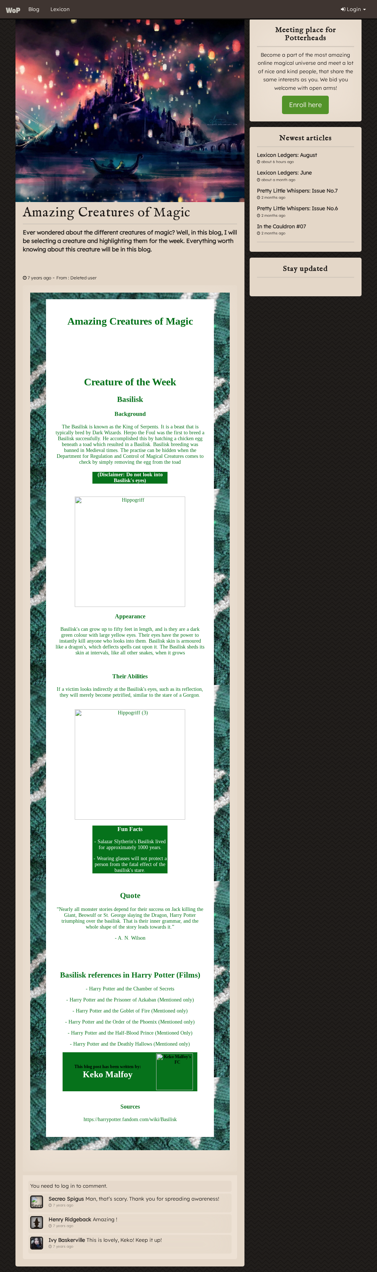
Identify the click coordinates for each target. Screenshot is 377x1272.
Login (353, 9)
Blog (33, 9)
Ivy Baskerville (67, 1240)
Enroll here (305, 104)
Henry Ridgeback (70, 1219)
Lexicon (60, 9)
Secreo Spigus (66, 1198)
